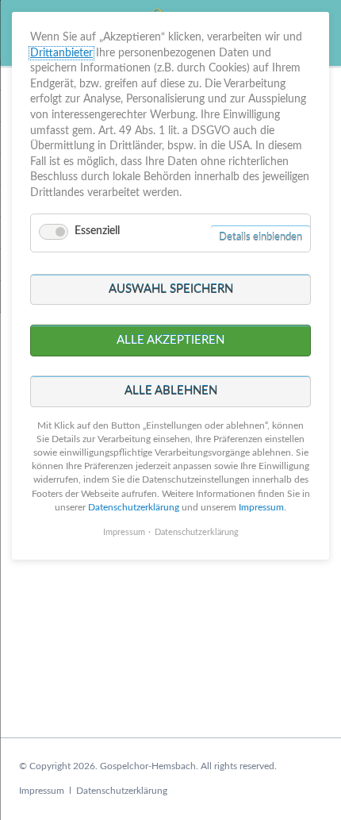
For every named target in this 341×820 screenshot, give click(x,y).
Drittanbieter (61, 53)
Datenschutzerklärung (121, 790)
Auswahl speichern (171, 289)
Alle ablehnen (171, 391)
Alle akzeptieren (170, 340)
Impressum (41, 790)
